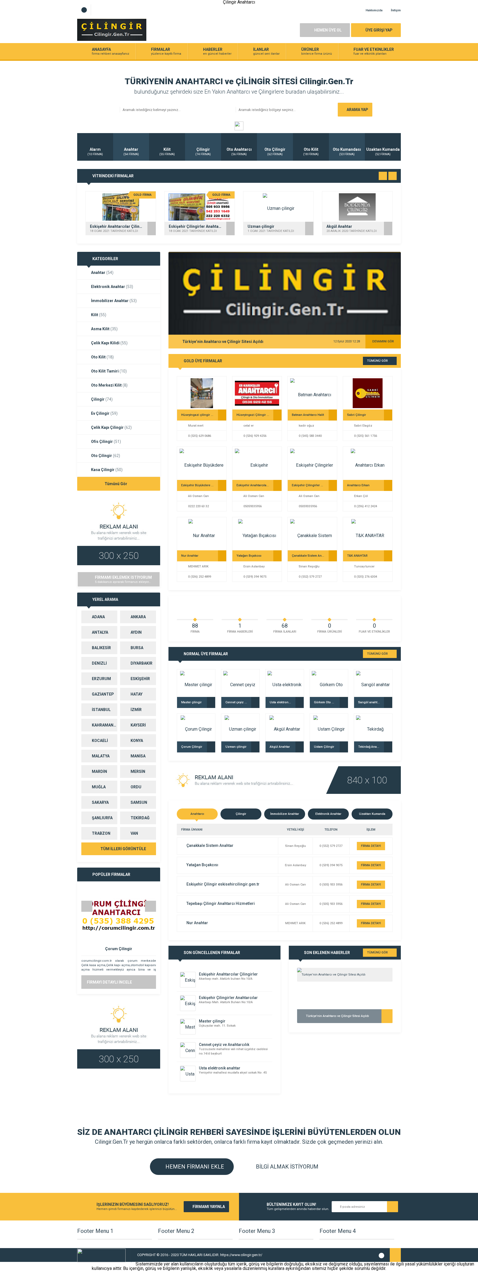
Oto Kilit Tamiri (109, 371)
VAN (134, 833)
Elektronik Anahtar (112, 286)
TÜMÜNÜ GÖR (377, 361)
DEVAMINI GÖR (383, 341)
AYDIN (136, 632)
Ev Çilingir (104, 413)
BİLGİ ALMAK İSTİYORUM (286, 1166)
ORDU (136, 787)
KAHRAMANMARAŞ (104, 725)
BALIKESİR (101, 648)
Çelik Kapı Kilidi (109, 343)
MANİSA (138, 756)
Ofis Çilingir (106, 441)
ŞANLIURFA (102, 818)
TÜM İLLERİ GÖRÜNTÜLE (123, 849)
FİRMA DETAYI (371, 846)
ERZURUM (101, 679)
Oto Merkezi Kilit (109, 385)
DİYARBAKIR (141, 663)
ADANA (98, 617)
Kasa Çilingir (107, 469)
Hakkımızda (374, 10)
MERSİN (138, 771)
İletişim (396, 10)
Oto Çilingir (105, 455)
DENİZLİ (99, 663)
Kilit (98, 315)
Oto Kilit (102, 357)
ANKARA (138, 617)
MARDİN (99, 771)
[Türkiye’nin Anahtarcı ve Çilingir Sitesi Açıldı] (345, 975)
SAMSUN (139, 802)
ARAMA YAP (357, 109)
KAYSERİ (138, 725)
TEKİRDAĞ (140, 818)
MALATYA (101, 756)
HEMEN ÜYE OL (328, 30)
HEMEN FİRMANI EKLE (194, 1166)
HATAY (136, 694)
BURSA (137, 648)
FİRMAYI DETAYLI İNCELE (109, 982)
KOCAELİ (100, 740)
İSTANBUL (101, 709)
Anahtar (102, 272)
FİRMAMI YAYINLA (209, 1206)
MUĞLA (99, 787)
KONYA (137, 740)
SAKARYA (100, 802)
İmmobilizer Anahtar (114, 300)
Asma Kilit (104, 329)
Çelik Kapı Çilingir (111, 427)
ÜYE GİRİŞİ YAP (379, 30)
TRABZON (101, 833)
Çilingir (102, 399)
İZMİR (136, 709)
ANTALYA (100, 632)
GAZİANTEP (103, 694)
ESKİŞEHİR (140, 679)
